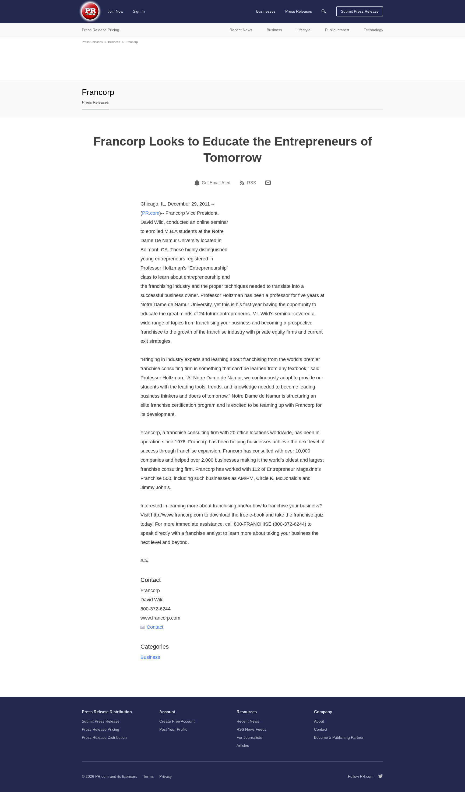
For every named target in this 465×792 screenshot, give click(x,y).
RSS (251, 183)
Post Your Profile (173, 729)
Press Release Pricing (100, 729)
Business (114, 42)
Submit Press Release (360, 11)
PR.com (150, 213)
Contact (155, 627)
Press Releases (92, 42)
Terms (148, 776)
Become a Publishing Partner (339, 737)
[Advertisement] (232, 62)
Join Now (115, 11)
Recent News (248, 721)
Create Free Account (177, 721)
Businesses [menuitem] (266, 11)
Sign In (139, 11)
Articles (243, 745)
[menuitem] (324, 11)
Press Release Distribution (104, 737)
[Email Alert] (198, 182)
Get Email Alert (216, 183)
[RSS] (243, 182)
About (319, 721)
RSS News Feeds (251, 729)
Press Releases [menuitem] (298, 11)
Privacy (165, 776)
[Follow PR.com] (378, 776)
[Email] (268, 182)
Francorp (132, 42)
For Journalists (249, 737)
